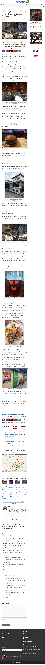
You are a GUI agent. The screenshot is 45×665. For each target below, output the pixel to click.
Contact (41, 4)
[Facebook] (12, 519)
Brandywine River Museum (20, 416)
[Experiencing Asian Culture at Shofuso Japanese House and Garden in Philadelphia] (4, 483)
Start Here (3, 4)
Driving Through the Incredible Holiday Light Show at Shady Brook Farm (11, 491)
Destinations (14, 4)
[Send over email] (19, 51)
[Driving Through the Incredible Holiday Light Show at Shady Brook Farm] (11, 483)
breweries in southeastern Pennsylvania (14, 393)
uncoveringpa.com (6, 516)
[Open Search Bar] (40, 6)
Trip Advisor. (16, 432)
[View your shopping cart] (43, 6)
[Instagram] (13, 519)
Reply (4, 569)
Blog (8, 4)
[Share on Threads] (11, 51)
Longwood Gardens (8, 414)
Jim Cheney (7, 574)
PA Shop (2, 6)
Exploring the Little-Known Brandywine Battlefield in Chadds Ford (24, 491)
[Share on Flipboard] (15, 51)
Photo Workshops (29, 4)
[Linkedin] (16, 519)
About (36, 4)
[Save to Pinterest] (7, 51)
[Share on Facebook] (3, 51)
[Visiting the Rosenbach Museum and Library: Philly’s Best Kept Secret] (17, 483)
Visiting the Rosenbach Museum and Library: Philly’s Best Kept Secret (17, 491)
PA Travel (21, 4)
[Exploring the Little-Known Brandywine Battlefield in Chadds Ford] (24, 483)
